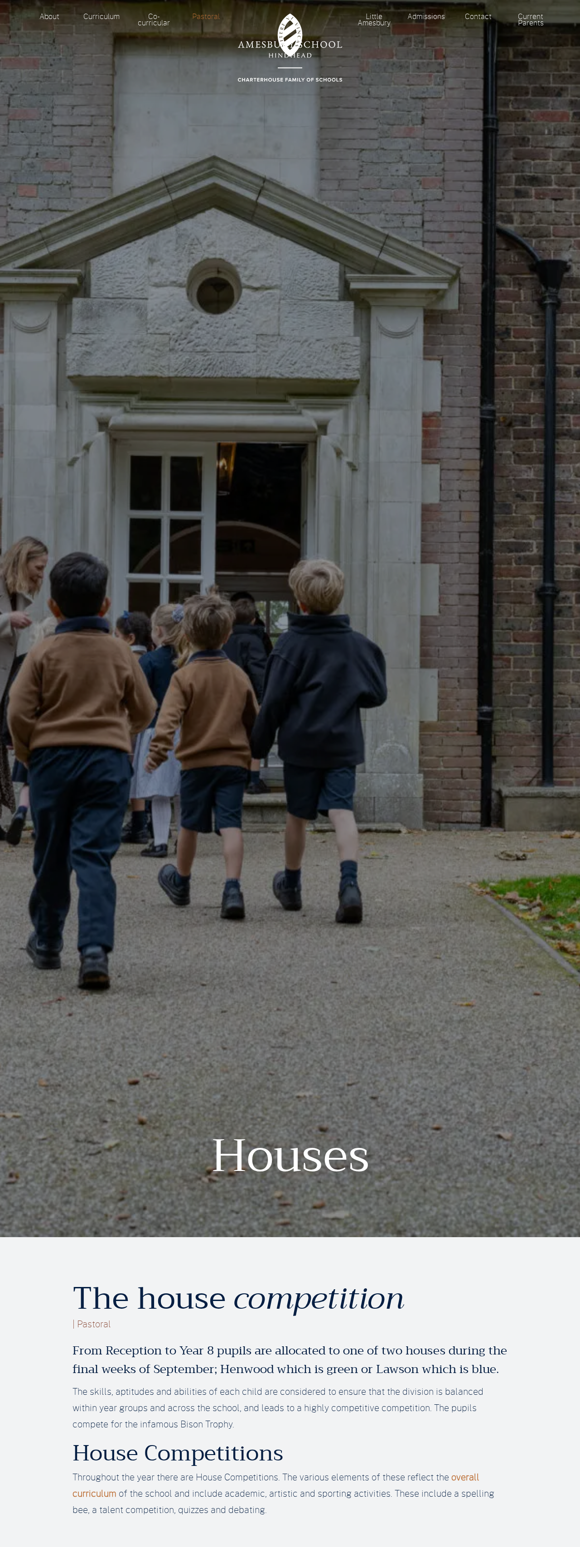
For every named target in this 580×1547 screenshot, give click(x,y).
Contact (478, 17)
